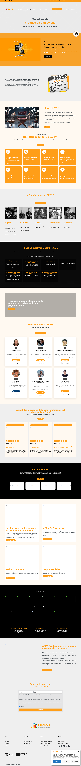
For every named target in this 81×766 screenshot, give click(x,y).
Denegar (66, 761)
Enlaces (39, 9)
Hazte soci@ (28, 9)
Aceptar (56, 761)
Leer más (48, 57)
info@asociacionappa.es (43, 702)
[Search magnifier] (75, 5)
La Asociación (20, 9)
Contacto (45, 9)
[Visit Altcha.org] (24, 706)
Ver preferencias (75, 761)
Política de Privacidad (31, 703)
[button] (78, 751)
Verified (22, 706)
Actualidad (34, 9)
